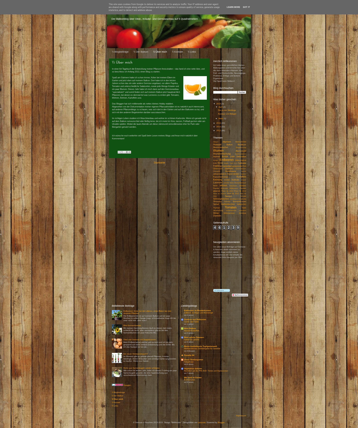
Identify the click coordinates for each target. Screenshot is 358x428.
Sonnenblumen (239, 201)
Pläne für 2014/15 (219, 193)
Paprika (216, 188)
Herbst (243, 171)
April (221, 107)
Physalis (243, 188)
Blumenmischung (222, 153)
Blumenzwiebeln (240, 154)
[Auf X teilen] (124, 152)
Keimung (217, 179)
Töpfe (244, 208)
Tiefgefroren (189, 362)
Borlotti (225, 156)
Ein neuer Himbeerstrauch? (135, 354)
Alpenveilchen (240, 142)
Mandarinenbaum (240, 183)
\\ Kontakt (177, 51)
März (221, 118)
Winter (216, 213)
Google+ (127, 385)
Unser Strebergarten (193, 360)
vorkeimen (242, 210)
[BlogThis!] (121, 152)
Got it (246, 7)
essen (226, 163)
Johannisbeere (219, 174)
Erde (215, 163)
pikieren (216, 191)
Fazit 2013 (233, 163)
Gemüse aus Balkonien (195, 319)
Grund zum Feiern (191, 322)
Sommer (227, 202)
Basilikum (242, 145)
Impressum (241, 416)
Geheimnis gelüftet (191, 340)
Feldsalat (242, 163)
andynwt (202, 422)
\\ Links (192, 51)
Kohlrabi (235, 180)
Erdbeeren (227, 160)
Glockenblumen (240, 168)
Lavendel (217, 182)
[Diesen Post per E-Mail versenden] (119, 152)
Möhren (223, 185)
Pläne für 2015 (233, 194)
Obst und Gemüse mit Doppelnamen (139, 340)
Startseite (159, 162)
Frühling (217, 166)
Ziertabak (242, 213)
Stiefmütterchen (228, 204)
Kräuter (243, 180)
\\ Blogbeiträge (120, 51)
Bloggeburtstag (241, 147)
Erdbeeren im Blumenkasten (197, 310)
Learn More (233, 7)
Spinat (216, 204)
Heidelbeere (230, 171)
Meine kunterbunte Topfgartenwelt (200, 346)
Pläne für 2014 (240, 191)
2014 (218, 127)
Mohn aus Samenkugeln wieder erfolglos (141, 368)
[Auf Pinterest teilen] (129, 152)
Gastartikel (227, 166)
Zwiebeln (217, 216)
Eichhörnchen (189, 380)
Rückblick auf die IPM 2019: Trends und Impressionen (206, 371)
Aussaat (217, 144)
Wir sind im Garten (193, 377)
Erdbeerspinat (240, 160)
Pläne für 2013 (227, 191)
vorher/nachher (231, 210)
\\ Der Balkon (141, 51)
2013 (218, 130)
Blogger (221, 422)
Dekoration (241, 156)
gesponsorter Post (239, 166)
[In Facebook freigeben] (127, 152)
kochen (227, 180)
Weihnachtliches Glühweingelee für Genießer (202, 349)
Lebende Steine (228, 183)
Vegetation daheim (193, 369)
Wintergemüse (229, 213)
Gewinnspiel (218, 169)
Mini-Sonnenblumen (132, 325)
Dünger (215, 160)
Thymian (216, 208)
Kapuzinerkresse (220, 177)
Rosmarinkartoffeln (191, 331)
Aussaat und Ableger (227, 114)
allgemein (226, 142)
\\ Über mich (160, 51)
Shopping (217, 201)
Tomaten (230, 207)
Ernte (220, 163)
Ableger (215, 142)
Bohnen (216, 156)
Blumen (218, 150)
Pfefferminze (233, 188)
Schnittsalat (242, 199)
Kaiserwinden (233, 174)
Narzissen (233, 186)
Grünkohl (216, 171)
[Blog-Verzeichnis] (117, 385)
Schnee (243, 196)
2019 (218, 104)
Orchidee (242, 186)
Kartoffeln (241, 176)
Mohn (215, 186)
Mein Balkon (190, 328)
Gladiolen (229, 169)
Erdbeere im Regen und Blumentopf (198, 313)
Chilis (232, 156)
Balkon (230, 145)
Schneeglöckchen (221, 199)
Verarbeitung (218, 210)
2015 (218, 123)
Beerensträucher (220, 147)
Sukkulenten (241, 204)
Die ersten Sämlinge (227, 110)
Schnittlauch (234, 199)
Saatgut (228, 196)
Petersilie (224, 188)
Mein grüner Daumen (194, 337)
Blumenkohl (241, 151)
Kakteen (243, 174)
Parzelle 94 (189, 355)
